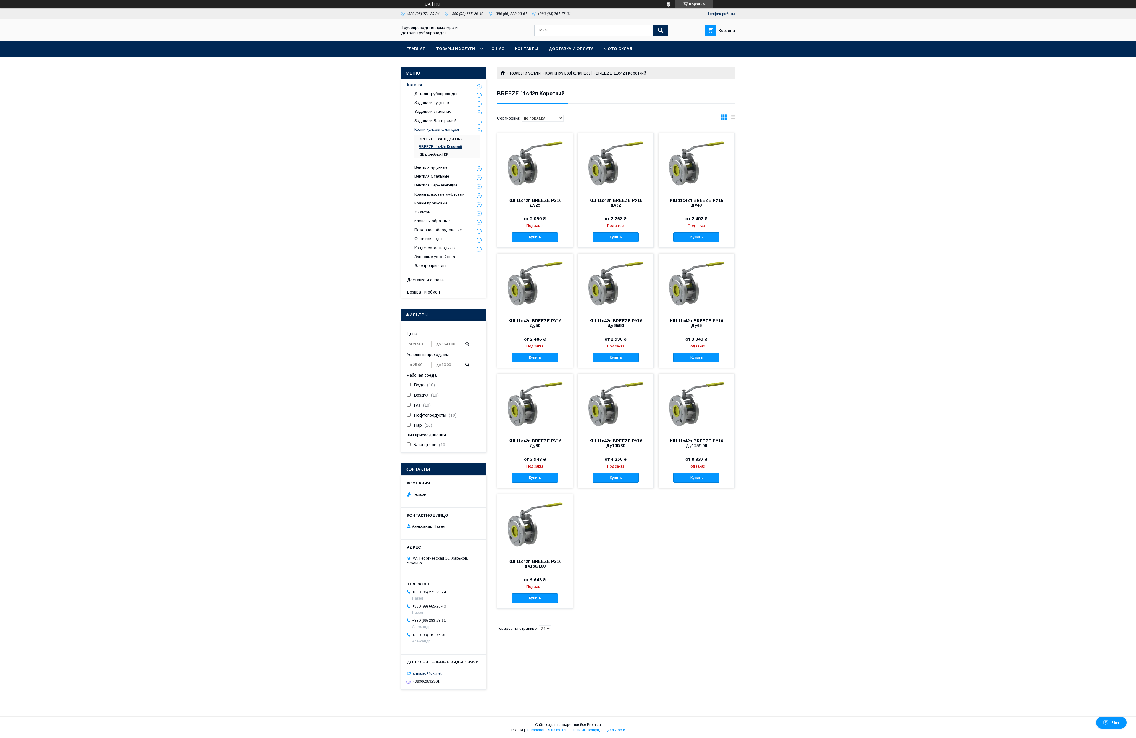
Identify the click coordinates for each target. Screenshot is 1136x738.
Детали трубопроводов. (436, 93)
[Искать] (660, 30)
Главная (415, 48)
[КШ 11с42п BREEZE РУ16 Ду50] (535, 283)
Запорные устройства (434, 256)
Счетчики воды (428, 238)
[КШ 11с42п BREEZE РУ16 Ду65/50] (615, 283)
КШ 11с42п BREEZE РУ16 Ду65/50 (615, 323)
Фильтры (422, 212)
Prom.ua (594, 725)
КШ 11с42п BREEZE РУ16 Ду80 (535, 443)
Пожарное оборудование (438, 230)
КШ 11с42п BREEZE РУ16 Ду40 (696, 202)
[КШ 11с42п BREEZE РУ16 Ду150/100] (535, 524)
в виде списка (732, 118)
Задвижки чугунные (432, 102)
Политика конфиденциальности (598, 730)
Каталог (414, 85)
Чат (1115, 722)
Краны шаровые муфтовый (439, 194)
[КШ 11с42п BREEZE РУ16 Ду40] (696, 163)
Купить (535, 237)
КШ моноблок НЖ (433, 154)
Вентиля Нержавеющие (435, 185)
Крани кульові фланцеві (568, 73)
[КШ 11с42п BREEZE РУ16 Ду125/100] (696, 403)
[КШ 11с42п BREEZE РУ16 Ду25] (535, 163)
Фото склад (618, 48)
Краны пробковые (430, 203)
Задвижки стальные (432, 111)
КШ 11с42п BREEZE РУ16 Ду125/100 (696, 443)
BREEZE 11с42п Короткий (440, 147)
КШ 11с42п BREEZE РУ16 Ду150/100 (535, 563)
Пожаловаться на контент (547, 730)
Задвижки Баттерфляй (435, 120)
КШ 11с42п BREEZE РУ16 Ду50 (535, 323)
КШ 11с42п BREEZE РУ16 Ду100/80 (615, 443)
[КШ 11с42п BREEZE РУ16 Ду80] (535, 403)
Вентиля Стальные (431, 176)
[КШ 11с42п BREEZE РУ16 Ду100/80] (615, 403)
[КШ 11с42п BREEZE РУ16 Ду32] (615, 163)
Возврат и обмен (423, 292)
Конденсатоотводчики (435, 248)
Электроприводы (430, 265)
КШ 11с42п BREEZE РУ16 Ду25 (535, 202)
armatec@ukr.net (426, 673)
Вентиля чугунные (430, 167)
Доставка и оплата (571, 48)
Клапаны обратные (432, 221)
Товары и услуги (455, 48)
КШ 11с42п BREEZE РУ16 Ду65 (696, 323)
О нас (497, 48)
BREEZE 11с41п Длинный (441, 139)
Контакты (526, 48)
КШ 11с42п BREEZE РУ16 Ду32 (615, 202)
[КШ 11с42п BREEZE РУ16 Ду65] (696, 283)
